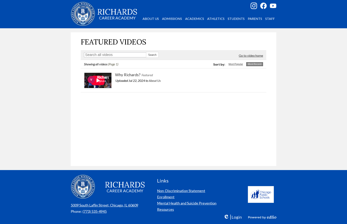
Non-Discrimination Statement (181, 191)
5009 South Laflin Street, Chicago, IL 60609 (104, 205)
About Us (155, 80)
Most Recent (254, 64)
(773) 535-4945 (95, 211)
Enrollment (166, 197)
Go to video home (251, 55)
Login (233, 217)
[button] (150, 19)
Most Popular (236, 64)
